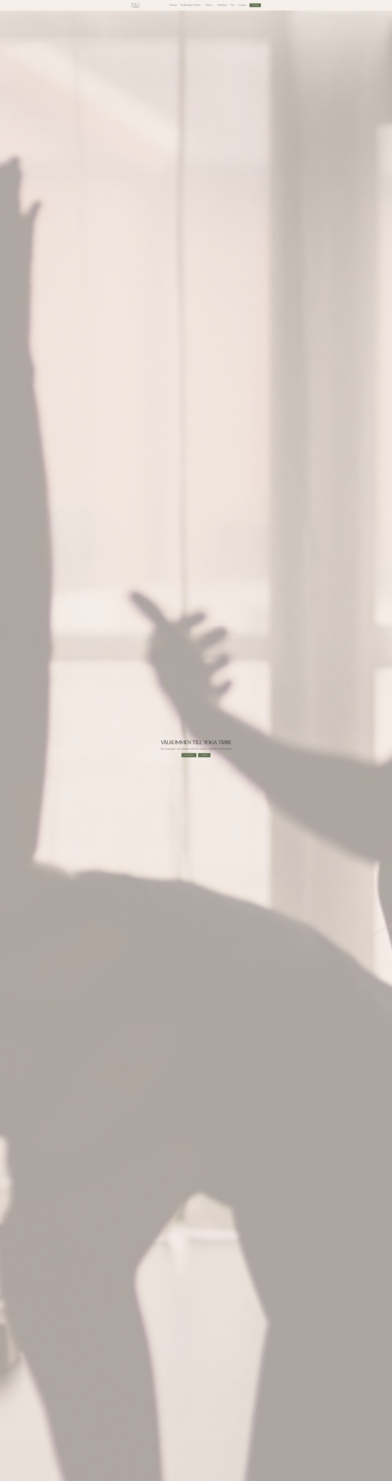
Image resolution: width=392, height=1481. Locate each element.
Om (232, 5)
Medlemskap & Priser (190, 5)
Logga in (255, 5)
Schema (173, 5)
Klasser (208, 5)
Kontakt (242, 5)
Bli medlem (189, 755)
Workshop (222, 5)
